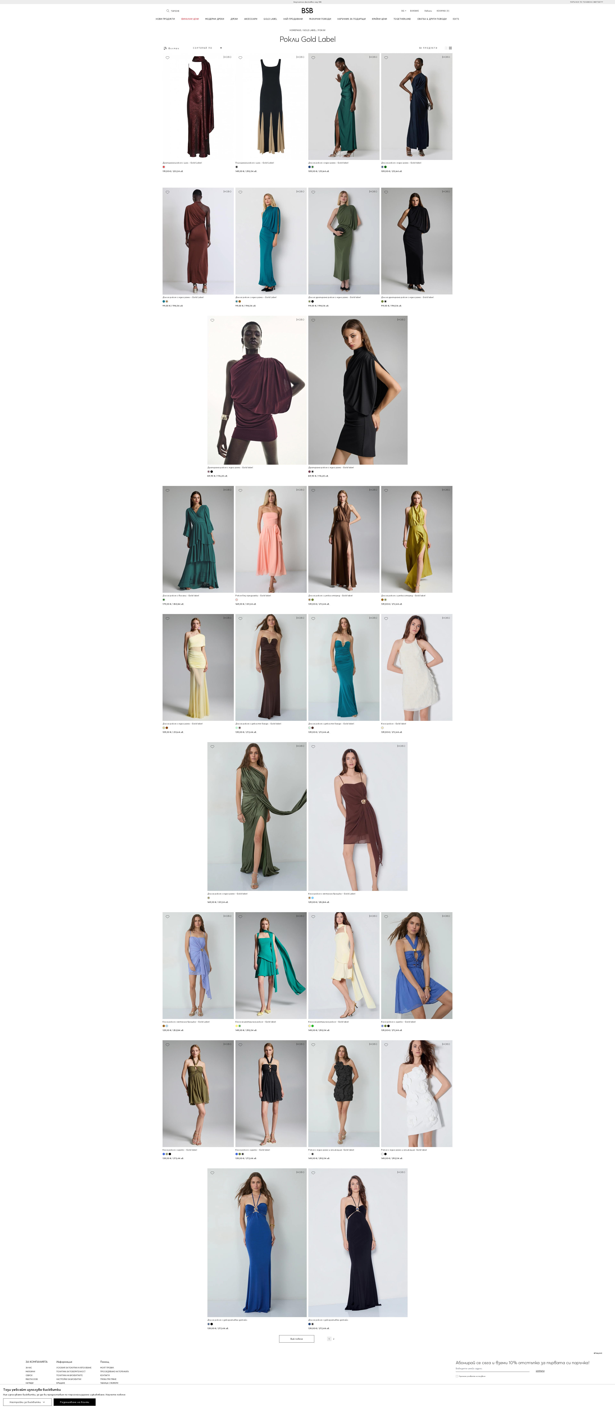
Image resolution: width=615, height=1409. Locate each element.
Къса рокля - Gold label (393, 723)
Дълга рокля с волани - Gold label (181, 595)
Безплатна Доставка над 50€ (308, 2)
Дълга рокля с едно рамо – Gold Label (183, 297)
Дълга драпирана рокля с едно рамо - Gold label (334, 297)
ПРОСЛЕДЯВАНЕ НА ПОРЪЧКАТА (114, 1371)
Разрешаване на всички (74, 1402)
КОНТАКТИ (105, 1375)
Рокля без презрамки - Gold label (253, 595)
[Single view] (446, 48)
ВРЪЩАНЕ (60, 1383)
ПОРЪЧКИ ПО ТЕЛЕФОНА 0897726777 (586, 2)
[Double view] (450, 48)
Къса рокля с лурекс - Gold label (398, 1022)
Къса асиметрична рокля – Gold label (255, 1022)
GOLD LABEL (309, 30)
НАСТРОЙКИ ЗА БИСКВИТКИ (68, 1379)
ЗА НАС (29, 1368)
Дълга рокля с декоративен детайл (227, 1320)
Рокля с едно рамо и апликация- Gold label (331, 1150)
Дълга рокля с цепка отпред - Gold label (330, 595)
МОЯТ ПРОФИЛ (107, 1368)
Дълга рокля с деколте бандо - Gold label (258, 723)
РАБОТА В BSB (32, 1379)
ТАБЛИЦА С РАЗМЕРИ (109, 1383)
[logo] (307, 10)
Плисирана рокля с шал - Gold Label (254, 163)
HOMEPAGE (295, 30)
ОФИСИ (29, 1375)
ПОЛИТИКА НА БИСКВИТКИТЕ (69, 1375)
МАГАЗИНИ (30, 1371)
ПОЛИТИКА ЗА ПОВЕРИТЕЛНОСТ (71, 1371)
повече (121, 1394)
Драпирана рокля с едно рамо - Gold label (230, 467)
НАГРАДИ (29, 1383)
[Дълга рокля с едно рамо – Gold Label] (198, 241)
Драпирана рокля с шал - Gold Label (182, 163)
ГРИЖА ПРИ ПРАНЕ (108, 1379)
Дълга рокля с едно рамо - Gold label (328, 163)
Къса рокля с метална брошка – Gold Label (331, 893)
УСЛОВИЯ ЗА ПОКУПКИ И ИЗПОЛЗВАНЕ (73, 1368)
